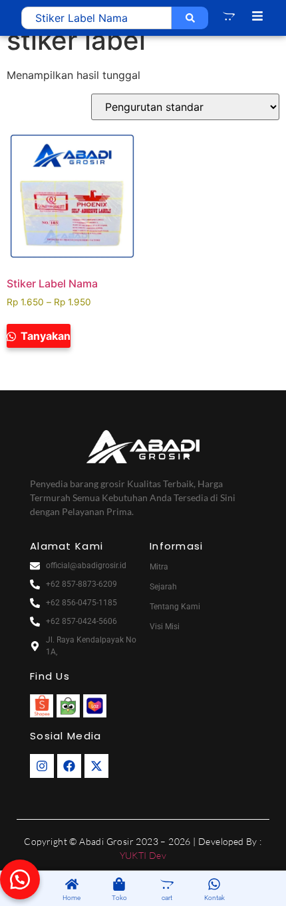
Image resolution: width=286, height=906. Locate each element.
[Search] (190, 18)
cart (167, 897)
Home (71, 897)
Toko (119, 897)
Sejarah (163, 586)
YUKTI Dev (143, 855)
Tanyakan (44, 335)
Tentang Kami (175, 606)
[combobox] (96, 18)
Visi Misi (165, 626)
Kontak (214, 897)
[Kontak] (214, 885)
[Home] (71, 885)
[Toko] (119, 885)
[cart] (167, 885)
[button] (20, 879)
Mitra (159, 566)
